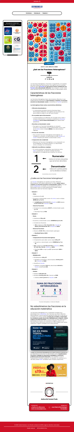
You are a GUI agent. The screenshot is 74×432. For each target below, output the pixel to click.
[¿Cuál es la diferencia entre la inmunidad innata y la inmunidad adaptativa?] (39, 407)
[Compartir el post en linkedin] (51, 79)
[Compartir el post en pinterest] (49, 79)
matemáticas (43, 314)
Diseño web (30, 428)
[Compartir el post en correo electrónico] (53, 79)
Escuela (49, 63)
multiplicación (36, 186)
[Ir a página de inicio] (37, 7)
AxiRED (42, 424)
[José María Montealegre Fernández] (59, 407)
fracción (42, 86)
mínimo (38, 129)
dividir (40, 359)
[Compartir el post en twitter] (47, 79)
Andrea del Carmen (53, 66)
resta (34, 150)
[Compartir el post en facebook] (45, 79)
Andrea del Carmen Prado (49, 399)
